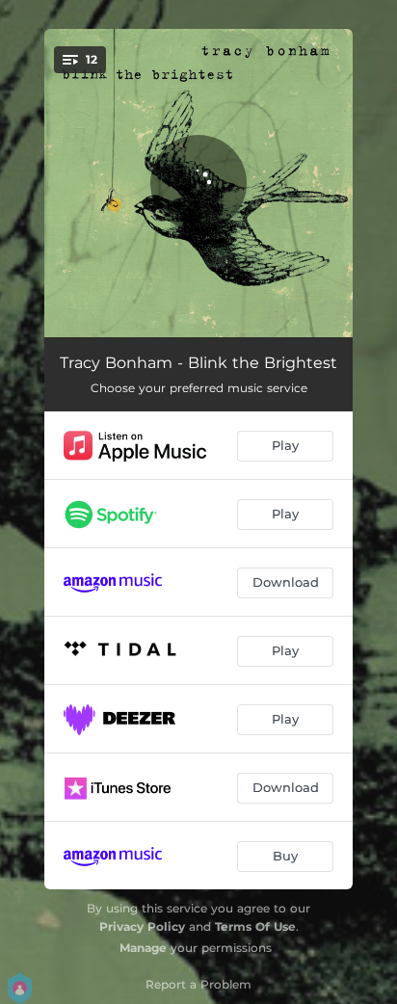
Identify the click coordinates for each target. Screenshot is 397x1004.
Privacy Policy (142, 926)
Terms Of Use (255, 926)
